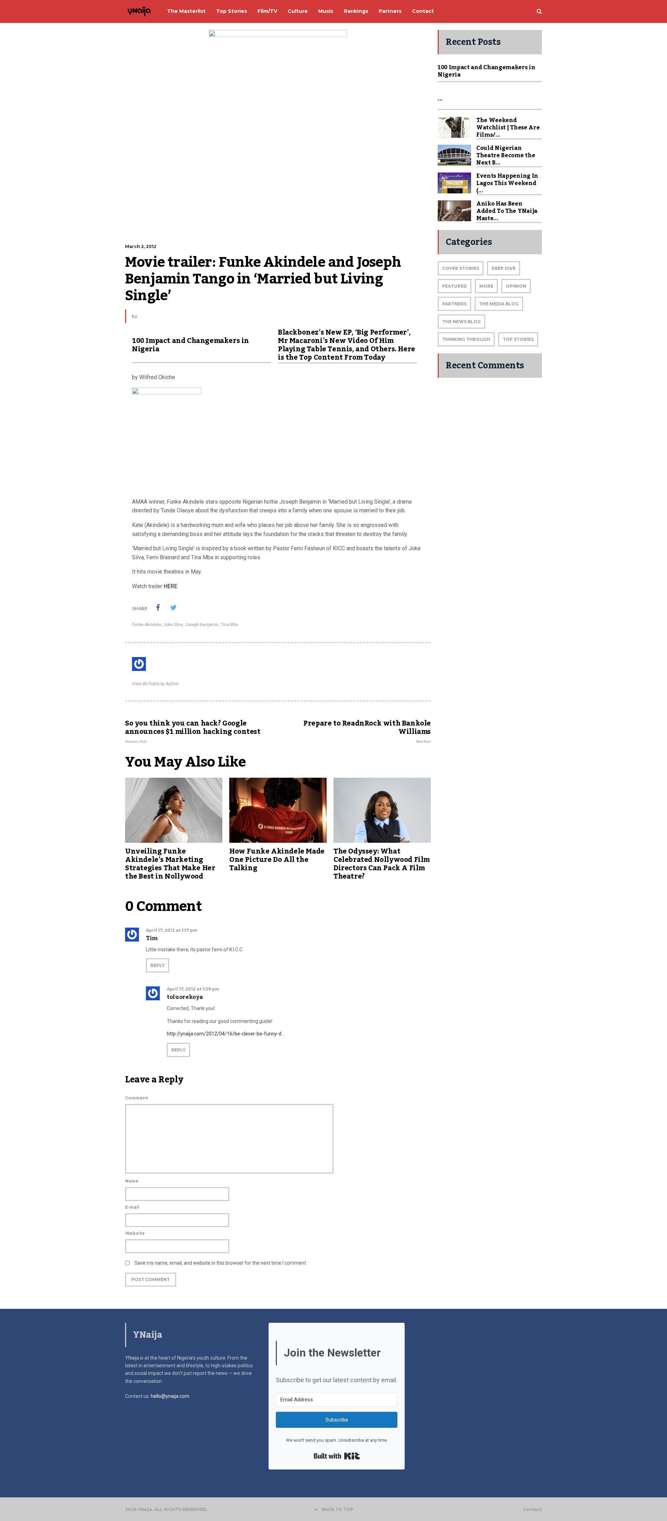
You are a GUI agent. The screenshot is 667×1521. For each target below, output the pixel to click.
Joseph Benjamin (202, 624)
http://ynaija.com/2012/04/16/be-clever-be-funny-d (224, 1033)
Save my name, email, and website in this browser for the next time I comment (220, 1263)
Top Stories (518, 339)
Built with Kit (337, 1456)
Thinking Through (466, 339)
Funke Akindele (146, 624)
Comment (136, 1097)
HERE (170, 586)
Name (132, 1181)
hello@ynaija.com (170, 1396)
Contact (532, 1509)
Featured (454, 286)
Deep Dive (504, 268)
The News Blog (461, 321)
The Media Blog (499, 303)
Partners (454, 303)
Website (135, 1233)
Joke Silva (173, 624)
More (486, 286)
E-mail (132, 1207)
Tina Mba (229, 624)
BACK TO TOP (337, 1509)
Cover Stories (460, 268)
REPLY (157, 965)
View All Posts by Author (155, 683)
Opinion (516, 286)
